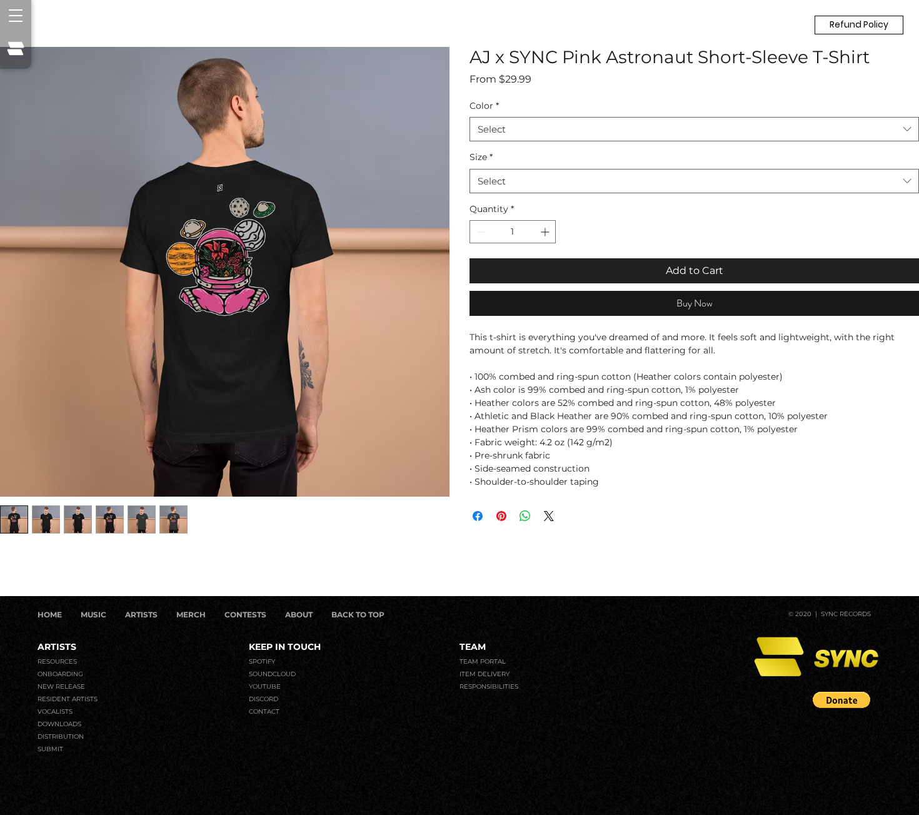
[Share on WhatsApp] (525, 516)
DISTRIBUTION (61, 736)
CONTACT (264, 711)
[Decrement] (479, 232)
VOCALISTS (55, 711)
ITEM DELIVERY (485, 674)
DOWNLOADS (59, 724)
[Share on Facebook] (477, 516)
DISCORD (263, 699)
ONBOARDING (60, 674)
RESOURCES (57, 661)
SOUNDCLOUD (272, 674)
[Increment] (546, 232)
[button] (859, 25)
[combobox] (694, 129)
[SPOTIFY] (307, 662)
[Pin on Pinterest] (501, 516)
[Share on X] (548, 516)
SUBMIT (50, 749)
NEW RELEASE (61, 686)
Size (481, 157)
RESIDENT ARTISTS (68, 699)
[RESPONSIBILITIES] (537, 687)
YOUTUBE (265, 686)
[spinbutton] (512, 232)
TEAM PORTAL (483, 661)
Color (484, 105)
